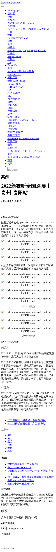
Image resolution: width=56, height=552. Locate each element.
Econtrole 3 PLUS (28, 120)
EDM (10, 102)
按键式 (11, 132)
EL (24, 23)
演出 (15, 157)
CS (24, 29)
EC (26, 151)
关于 (9, 163)
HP (9, 89)
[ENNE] (28, 2)
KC (40, 50)
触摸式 (19, 132)
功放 (9, 41)
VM (26, 38)
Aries (15, 29)
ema (14, 56)
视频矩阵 (12, 129)
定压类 (11, 59)
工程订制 (12, 148)
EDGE (30, 29)
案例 (9, 154)
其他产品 (12, 141)
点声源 (11, 26)
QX (52, 29)
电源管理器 (13, 135)
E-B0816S (12, 138)
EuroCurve (32, 23)
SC (19, 74)
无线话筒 (12, 110)
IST (9, 62)
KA (35, 50)
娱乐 (26, 157)
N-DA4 (11, 87)
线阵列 (11, 20)
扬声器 (11, 13)
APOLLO (12, 74)
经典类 (11, 47)
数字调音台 (13, 98)
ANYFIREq (19, 80)
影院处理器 (13, 123)
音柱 (9, 35)
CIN (9, 126)
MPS (18, 56)
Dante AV (12, 65)
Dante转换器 (14, 84)
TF (11, 32)
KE (44, 50)
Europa (37, 29)
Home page (13, 10)
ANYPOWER (14, 50)
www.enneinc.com (10, 538)
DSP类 (11, 53)
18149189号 (18, 548)
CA (24, 50)
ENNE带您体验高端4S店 (20, 483)
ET (9, 151)
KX (22, 151)
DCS (9, 29)
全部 (9, 16)
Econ (10, 108)
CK (20, 29)
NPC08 (35, 138)
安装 (21, 157)
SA (34, 151)
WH (12, 114)
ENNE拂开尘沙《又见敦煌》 (23, 464)
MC (44, 29)
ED (9, 56)
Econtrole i (12, 120)
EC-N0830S (25, 138)
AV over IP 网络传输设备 (20, 71)
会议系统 (12, 104)
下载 (9, 160)
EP (31, 50)
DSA (39, 151)
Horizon (11, 38)
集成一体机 (13, 116)
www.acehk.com (9, 543)
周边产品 (12, 77)
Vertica (19, 38)
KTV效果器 (13, 92)
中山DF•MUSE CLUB (19, 467)
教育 (32, 157)
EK (9, 95)
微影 (37, 157)
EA (28, 50)
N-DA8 (19, 87)
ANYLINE (13, 23)
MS (48, 29)
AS (21, 23)
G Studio (15, 151)
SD (14, 126)
